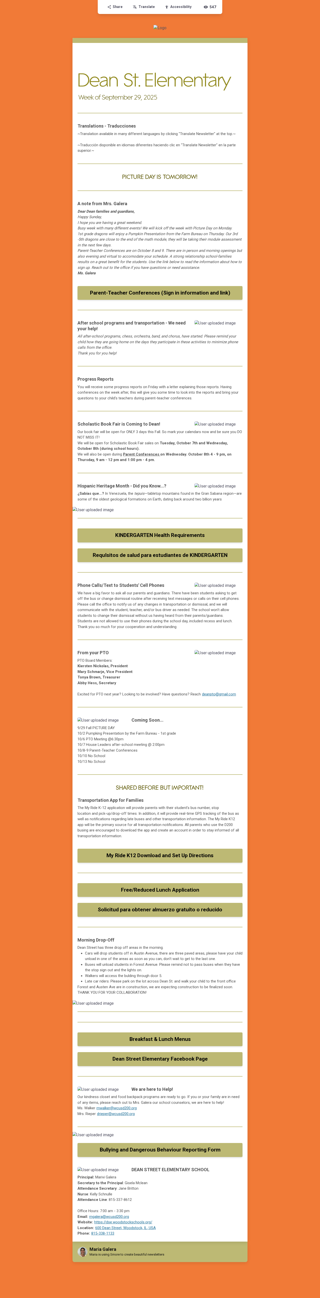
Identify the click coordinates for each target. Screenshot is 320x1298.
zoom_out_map (237, 325)
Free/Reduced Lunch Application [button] (160, 890)
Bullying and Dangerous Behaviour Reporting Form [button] (160, 1150)
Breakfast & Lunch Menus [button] (160, 1039)
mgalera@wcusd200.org (109, 1216)
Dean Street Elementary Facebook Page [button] (160, 1059)
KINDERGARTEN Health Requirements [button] (160, 535)
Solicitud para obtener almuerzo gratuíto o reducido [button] (160, 910)
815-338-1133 (102, 1233)
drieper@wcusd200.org (116, 1114)
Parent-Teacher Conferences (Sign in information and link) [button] (160, 293)
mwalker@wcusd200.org (116, 1108)
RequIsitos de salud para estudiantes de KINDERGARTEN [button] (160, 555)
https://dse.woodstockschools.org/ (123, 1222)
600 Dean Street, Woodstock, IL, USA (125, 1228)
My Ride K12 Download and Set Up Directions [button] (160, 855)
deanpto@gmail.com (219, 694)
